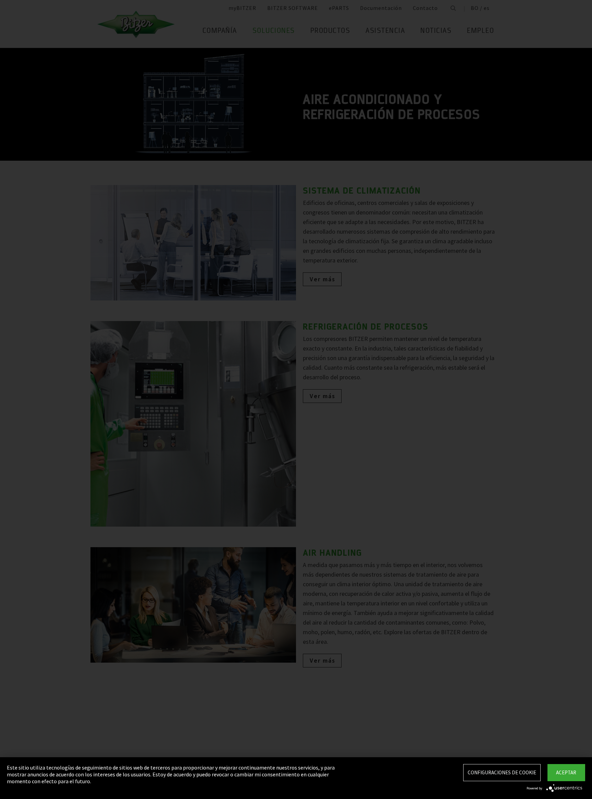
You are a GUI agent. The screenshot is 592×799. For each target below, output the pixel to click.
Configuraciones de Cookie (502, 772)
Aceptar (566, 772)
